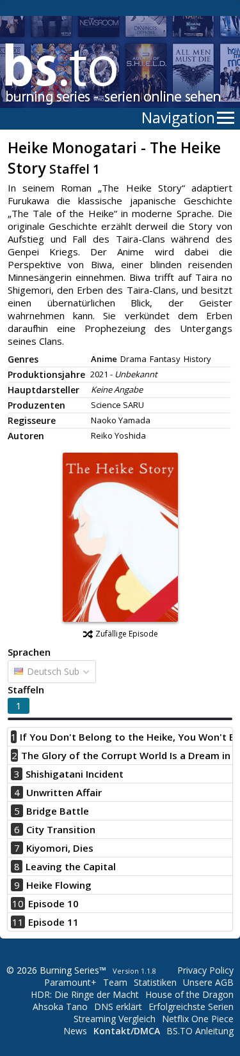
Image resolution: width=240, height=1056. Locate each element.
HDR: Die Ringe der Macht (85, 994)
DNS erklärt (118, 1006)
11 (18, 922)
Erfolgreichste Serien (191, 1006)
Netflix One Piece (198, 1019)
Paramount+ (70, 982)
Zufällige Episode (126, 633)
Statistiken (155, 982)
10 (18, 903)
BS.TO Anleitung (200, 1031)
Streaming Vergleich (115, 1019)
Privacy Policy (205, 970)
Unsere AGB (208, 982)
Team (115, 982)
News (75, 1031)
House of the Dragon (189, 994)
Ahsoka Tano (60, 1006)
